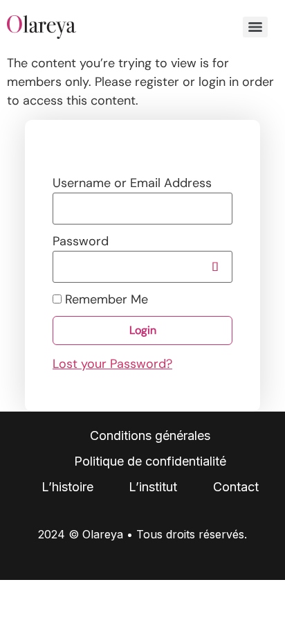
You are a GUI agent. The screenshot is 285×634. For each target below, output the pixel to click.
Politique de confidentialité (150, 461)
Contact (236, 486)
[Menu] (255, 27)
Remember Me (105, 299)
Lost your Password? (112, 363)
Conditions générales (150, 435)
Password (81, 241)
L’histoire (67, 486)
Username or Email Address (132, 183)
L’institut (153, 486)
